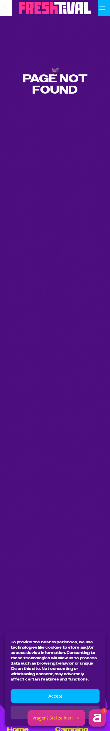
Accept (55, 696)
